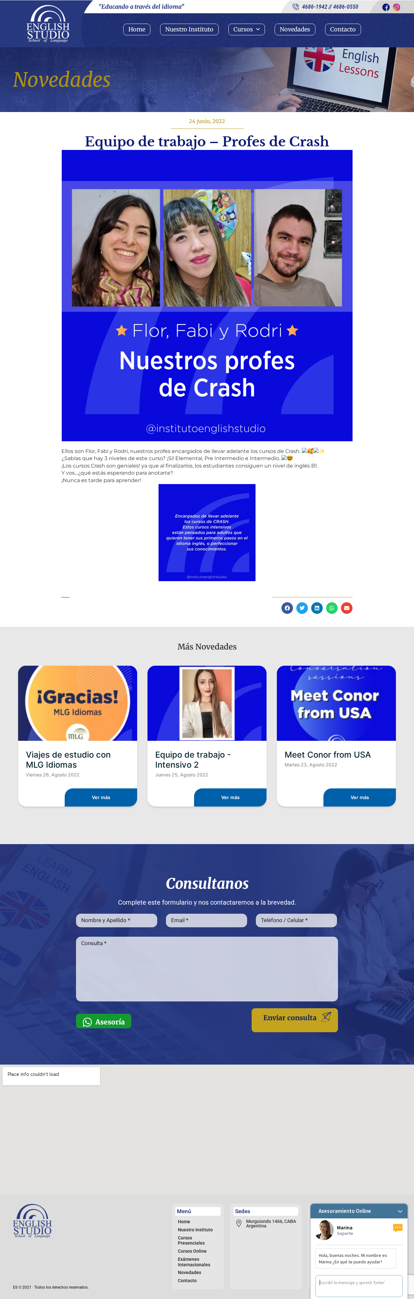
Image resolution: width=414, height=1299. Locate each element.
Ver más (101, 797)
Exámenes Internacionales (194, 1262)
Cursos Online (192, 1251)
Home (136, 29)
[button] (287, 608)
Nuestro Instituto (189, 29)
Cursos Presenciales (191, 1240)
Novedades (295, 29)
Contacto (343, 29)
